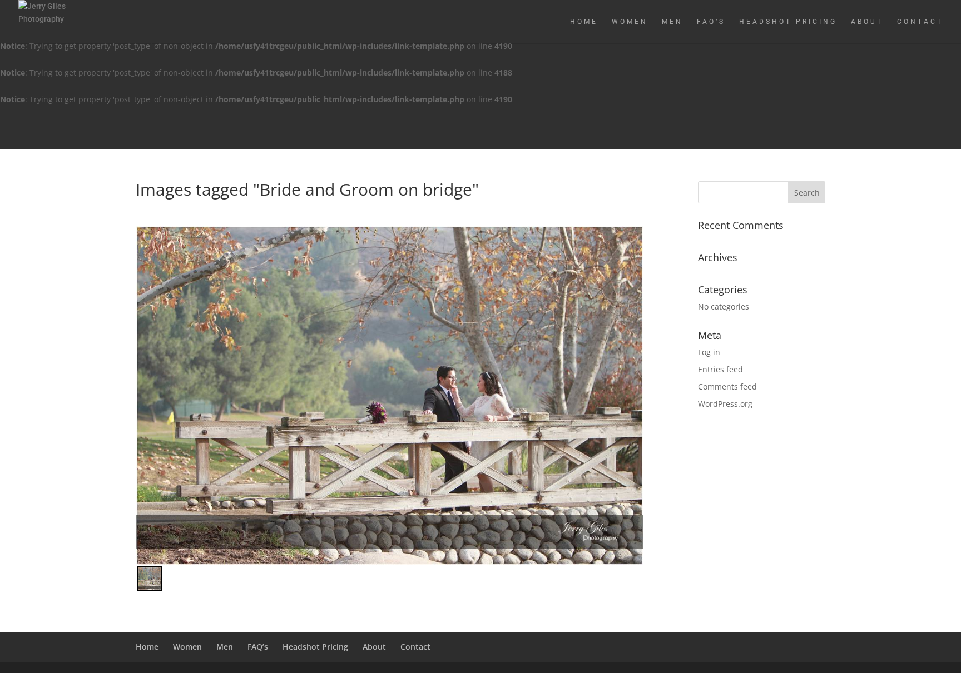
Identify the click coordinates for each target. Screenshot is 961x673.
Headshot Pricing (788, 22)
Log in (709, 352)
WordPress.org (725, 403)
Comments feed (727, 386)
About (867, 22)
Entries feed (720, 369)
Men (672, 22)
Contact (920, 22)
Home (584, 22)
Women (630, 22)
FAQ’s (711, 22)
